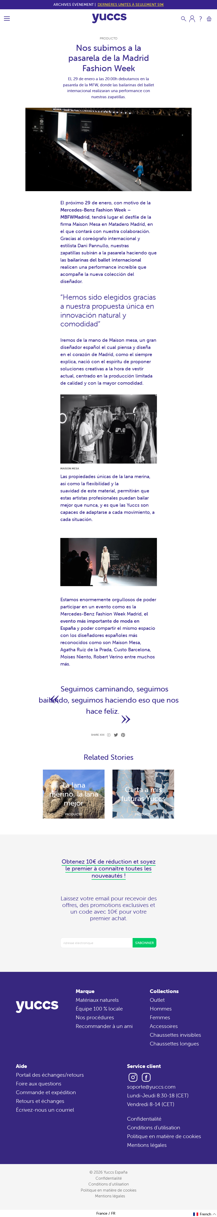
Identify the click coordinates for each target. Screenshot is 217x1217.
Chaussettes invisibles (175, 1034)
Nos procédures (95, 1017)
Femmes (160, 1017)
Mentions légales (147, 1145)
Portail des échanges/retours (50, 1074)
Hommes (161, 1008)
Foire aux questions (38, 1083)
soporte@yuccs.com (151, 1086)
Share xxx (98, 735)
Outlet (157, 999)
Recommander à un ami (104, 1026)
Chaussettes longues (174, 1043)
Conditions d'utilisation (153, 1127)
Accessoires (164, 1026)
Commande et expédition (46, 1092)
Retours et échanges (40, 1101)
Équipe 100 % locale (99, 1008)
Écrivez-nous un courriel (45, 1109)
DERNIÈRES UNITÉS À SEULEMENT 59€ (131, 4)
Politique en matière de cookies (164, 1136)
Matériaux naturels (97, 999)
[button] (205, 1214)
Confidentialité (144, 1118)
